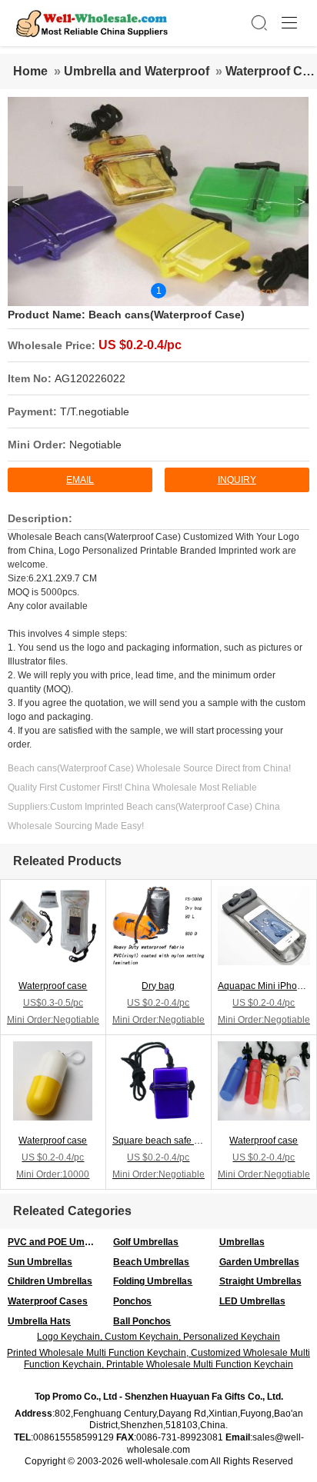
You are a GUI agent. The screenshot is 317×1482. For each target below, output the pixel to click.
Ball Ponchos (142, 1321)
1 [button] (159, 290)
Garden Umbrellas (259, 1262)
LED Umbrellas (252, 1301)
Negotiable (95, 444)
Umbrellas (242, 1242)
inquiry (237, 480)
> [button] (301, 201)
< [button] (16, 201)
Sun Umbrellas (40, 1262)
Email (80, 480)
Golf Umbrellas (146, 1242)
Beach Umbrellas (151, 1262)
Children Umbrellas (50, 1281)
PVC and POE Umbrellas (56, 1242)
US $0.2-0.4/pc (140, 344)
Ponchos (132, 1301)
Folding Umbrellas (152, 1281)
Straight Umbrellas (260, 1281)
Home (30, 71)
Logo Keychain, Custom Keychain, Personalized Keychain (158, 1336)
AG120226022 (90, 378)
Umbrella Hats (39, 1321)
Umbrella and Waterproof (136, 71)
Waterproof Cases (48, 1301)
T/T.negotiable (94, 411)
